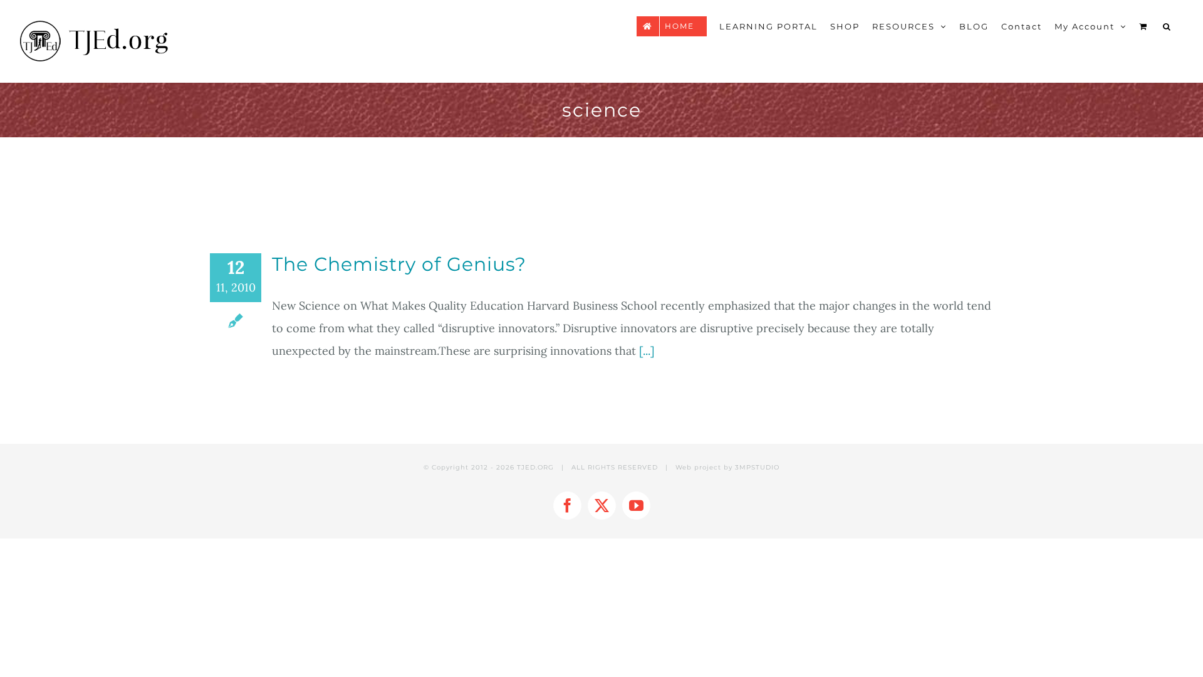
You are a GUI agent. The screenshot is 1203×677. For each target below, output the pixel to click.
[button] (1167, 26)
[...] (646, 351)
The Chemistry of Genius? (399, 264)
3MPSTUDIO (757, 467)
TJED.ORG (535, 467)
